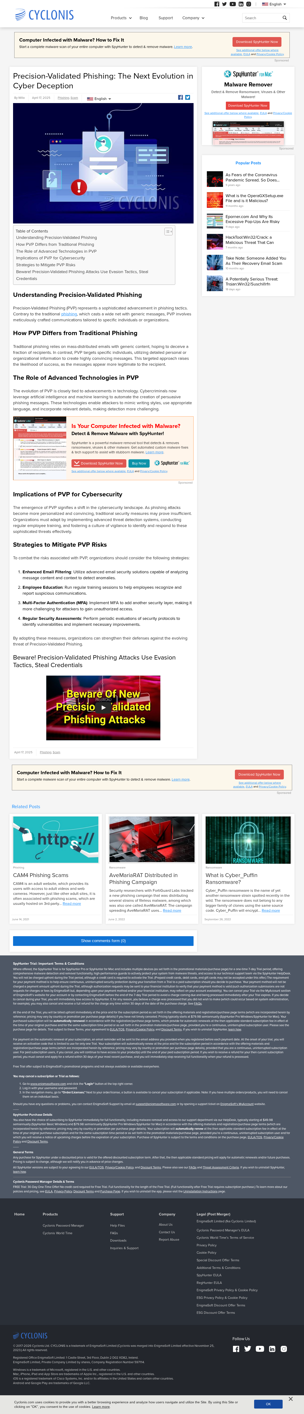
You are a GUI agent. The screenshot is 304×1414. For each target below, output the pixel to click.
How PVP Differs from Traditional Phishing (55, 244)
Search (285, 18)
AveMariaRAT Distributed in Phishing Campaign (143, 879)
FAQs (198, 1004)
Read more (72, 903)
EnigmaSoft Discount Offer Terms (221, 1305)
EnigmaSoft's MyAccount (237, 1104)
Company (190, 17)
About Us (166, 1225)
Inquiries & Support (124, 1248)
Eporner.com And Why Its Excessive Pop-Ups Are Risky (253, 219)
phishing (69, 314)
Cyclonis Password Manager (63, 1226)
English (101, 98)
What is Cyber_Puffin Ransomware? (231, 879)
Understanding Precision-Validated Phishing (56, 237)
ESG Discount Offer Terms (216, 1313)
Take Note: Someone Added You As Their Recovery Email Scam (256, 261)
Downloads (118, 1240)
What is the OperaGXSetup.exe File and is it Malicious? (254, 198)
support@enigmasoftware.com (156, 1104)
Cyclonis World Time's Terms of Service (225, 1238)
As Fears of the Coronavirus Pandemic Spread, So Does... (253, 177)
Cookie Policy (206, 1253)
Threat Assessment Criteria (221, 1167)
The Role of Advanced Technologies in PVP (56, 251)
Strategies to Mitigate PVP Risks (45, 264)
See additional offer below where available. (98, 471)
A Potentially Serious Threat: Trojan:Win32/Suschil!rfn (252, 281)
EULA (246, 54)
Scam (74, 98)
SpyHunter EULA (209, 1275)
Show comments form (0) (103, 941)
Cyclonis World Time (57, 1233)
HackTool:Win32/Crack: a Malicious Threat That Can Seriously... (250, 242)
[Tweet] (187, 97)
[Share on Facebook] (180, 97)
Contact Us (167, 1232)
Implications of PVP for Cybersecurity (50, 258)
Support (166, 17)
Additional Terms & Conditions (219, 1268)
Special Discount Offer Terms (218, 1260)
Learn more (183, 47)
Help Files (117, 1226)
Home (19, 1214)
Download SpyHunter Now (257, 42)
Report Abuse (169, 1240)
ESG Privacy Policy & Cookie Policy (222, 1298)
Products (119, 17)
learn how (234, 1029)
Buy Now (139, 463)
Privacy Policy (63, 1191)
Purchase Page (110, 1191)
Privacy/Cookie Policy (270, 54)
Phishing (63, 98)
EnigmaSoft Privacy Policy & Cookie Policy (227, 1290)
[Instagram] (248, 4)
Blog (144, 17)
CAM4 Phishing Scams (40, 875)
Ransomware (117, 867)
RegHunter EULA (209, 1283)
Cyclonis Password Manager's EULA (223, 1230)
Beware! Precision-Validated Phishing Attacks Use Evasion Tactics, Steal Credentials (82, 275)
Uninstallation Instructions (200, 1191)
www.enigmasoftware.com (48, 1084)
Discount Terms (171, 1029)
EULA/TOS (117, 1029)
